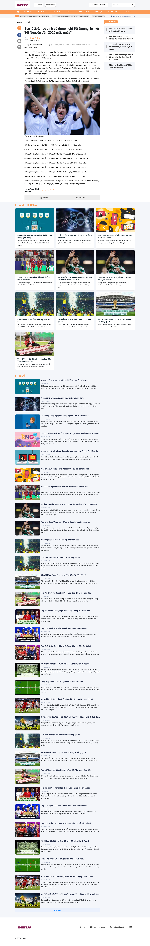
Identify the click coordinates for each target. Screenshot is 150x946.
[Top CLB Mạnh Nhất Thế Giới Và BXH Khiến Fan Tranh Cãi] (27, 634)
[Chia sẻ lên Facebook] (19, 35)
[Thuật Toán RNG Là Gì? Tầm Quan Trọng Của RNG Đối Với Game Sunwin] (27, 439)
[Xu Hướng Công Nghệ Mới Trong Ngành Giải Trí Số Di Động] (27, 421)
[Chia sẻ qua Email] (19, 41)
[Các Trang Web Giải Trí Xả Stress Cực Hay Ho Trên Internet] (27, 475)
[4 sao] (51, 190)
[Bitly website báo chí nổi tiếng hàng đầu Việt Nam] (22, 5)
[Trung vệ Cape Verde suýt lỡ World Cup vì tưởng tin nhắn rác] (27, 528)
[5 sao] (54, 190)
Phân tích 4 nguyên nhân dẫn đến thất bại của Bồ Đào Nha (34, 278)
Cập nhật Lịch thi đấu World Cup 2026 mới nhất (34, 320)
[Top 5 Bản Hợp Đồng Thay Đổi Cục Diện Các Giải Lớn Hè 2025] (27, 918)
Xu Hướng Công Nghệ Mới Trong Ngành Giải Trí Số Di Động (60, 16)
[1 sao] (42, 190)
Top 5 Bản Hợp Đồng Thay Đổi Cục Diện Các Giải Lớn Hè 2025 (66, 912)
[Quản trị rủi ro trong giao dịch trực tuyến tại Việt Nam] (27, 404)
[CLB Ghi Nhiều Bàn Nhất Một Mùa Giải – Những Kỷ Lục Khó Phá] (27, 705)
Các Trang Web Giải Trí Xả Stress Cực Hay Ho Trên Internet (115, 236)
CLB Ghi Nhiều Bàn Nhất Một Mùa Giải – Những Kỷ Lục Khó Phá (67, 699)
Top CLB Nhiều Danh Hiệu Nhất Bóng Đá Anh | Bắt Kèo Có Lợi (66, 646)
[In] (19, 47)
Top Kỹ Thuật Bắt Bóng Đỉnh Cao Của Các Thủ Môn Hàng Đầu (34, 360)
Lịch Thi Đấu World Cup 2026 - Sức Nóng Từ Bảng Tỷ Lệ (114, 320)
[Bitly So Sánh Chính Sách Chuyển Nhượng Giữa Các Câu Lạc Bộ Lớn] (27, 935)
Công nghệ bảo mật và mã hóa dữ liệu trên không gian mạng (34, 236)
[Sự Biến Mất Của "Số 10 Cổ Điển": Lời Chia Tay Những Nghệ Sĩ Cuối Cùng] (27, 723)
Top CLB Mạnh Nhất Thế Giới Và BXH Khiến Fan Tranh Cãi (64, 628)
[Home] (19, 28)
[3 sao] (48, 190)
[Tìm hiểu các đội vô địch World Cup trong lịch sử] (27, 563)
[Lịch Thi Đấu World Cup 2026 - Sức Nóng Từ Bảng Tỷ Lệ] (27, 581)
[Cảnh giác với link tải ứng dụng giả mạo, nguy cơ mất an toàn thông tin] (27, 457)
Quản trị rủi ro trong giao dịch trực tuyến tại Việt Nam (22, 16)
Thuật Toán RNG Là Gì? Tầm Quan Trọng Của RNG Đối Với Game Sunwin (103, 16)
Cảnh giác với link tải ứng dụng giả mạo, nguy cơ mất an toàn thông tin (69, 451)
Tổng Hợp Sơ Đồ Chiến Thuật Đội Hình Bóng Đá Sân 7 (62, 681)
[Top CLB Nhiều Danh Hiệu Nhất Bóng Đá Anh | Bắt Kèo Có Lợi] (27, 652)
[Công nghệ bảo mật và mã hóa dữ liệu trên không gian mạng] (27, 386)
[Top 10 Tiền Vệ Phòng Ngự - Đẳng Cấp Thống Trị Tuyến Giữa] (27, 616)
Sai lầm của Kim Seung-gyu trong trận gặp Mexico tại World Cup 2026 (75, 278)
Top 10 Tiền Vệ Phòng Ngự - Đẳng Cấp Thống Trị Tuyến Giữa (65, 611)
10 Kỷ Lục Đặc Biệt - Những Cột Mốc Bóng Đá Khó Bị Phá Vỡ (65, 664)
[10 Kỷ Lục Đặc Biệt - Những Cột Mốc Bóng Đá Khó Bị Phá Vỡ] (27, 670)
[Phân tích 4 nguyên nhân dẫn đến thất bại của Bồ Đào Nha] (27, 492)
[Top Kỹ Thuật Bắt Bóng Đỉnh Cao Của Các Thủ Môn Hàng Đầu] (27, 599)
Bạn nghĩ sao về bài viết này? (31, 190)
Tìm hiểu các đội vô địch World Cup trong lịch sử (74, 320)
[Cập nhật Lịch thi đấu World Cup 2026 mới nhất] (27, 546)
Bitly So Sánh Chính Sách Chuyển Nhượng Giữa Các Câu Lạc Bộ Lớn (68, 930)
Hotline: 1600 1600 (99, 5)
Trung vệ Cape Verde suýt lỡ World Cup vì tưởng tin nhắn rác (114, 278)
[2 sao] (45, 190)
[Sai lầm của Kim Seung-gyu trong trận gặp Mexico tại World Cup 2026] (27, 510)
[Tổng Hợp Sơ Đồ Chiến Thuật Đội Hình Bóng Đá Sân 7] (27, 687)
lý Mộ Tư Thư (35, 38)
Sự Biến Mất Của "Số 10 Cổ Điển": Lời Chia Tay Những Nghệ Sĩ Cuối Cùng (70, 717)
